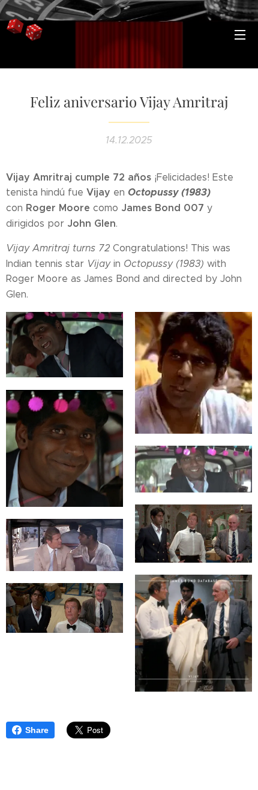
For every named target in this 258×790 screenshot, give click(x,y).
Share (37, 730)
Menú (240, 34)
